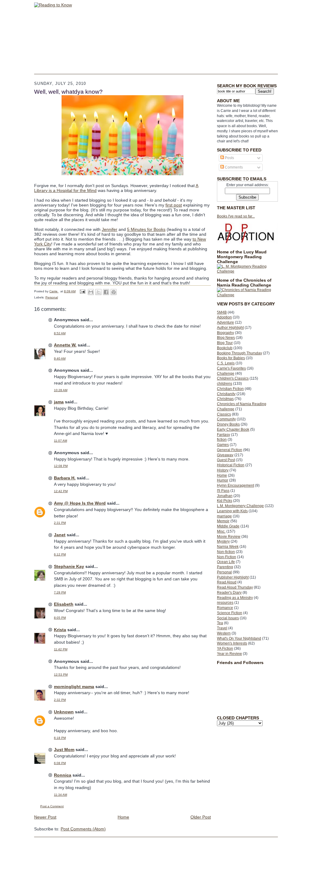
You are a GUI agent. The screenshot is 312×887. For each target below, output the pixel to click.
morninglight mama (74, 686)
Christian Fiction (230, 389)
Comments (233, 167)
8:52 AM (60, 333)
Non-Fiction (226, 557)
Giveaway (225, 455)
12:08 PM (61, 466)
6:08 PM (60, 763)
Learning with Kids (232, 511)
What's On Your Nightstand (239, 638)
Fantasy (223, 435)
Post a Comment (52, 806)
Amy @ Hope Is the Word (80, 503)
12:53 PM (61, 674)
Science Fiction (229, 613)
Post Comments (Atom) (83, 828)
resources (225, 602)
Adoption (224, 317)
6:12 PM (60, 554)
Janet (60, 534)
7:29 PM (60, 592)
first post (173, 205)
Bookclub (224, 348)
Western (224, 633)
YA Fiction (225, 648)
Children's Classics (233, 378)
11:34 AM (60, 794)
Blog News (226, 338)
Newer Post (45, 817)
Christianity (226, 394)
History (223, 470)
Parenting (225, 567)
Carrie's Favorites (231, 368)
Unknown (64, 711)
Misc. (221, 531)
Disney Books (228, 424)
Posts (229, 158)
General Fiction (229, 450)
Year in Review (229, 654)
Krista (60, 629)
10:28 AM (60, 390)
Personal (224, 572)
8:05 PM (60, 617)
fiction (222, 439)
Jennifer (109, 229)
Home (222, 475)
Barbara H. (65, 477)
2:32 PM (60, 699)
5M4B (222, 312)
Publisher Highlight (233, 577)
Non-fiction (226, 552)
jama (59, 401)
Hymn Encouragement (235, 485)
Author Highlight (230, 327)
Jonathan (224, 496)
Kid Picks (224, 501)
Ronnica (62, 775)
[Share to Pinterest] (114, 292)
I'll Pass (223, 491)
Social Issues (228, 618)
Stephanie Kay (69, 566)
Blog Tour (225, 343)
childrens (224, 383)
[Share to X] (98, 292)
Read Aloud (226, 582)
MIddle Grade (228, 526)
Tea (220, 623)
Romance (225, 608)
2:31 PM (60, 522)
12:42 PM (61, 491)
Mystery (223, 541)
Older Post (200, 817)
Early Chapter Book (233, 429)
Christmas (225, 399)
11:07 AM (60, 440)
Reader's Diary (229, 592)
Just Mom (64, 749)
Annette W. (65, 345)
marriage (224, 516)
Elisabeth (63, 604)
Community (226, 419)
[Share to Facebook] (106, 292)
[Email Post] (82, 291)
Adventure (225, 322)
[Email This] (91, 292)
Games (223, 445)
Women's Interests (232, 643)
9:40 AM (60, 358)
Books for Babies (231, 358)
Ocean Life (226, 562)
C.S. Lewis (226, 363)
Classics (224, 414)
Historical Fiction (230, 465)
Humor (222, 480)
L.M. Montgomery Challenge (240, 506)
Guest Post (226, 460)
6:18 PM (60, 737)
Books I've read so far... (236, 216)
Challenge (225, 373)
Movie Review (228, 536)
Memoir (223, 521)
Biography (225, 333)
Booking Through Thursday (239, 353)
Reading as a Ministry (235, 598)
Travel (222, 628)
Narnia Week (228, 546)
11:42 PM (60, 649)
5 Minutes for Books (146, 229)
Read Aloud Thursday (235, 587)
